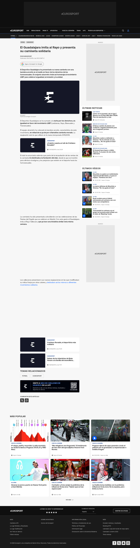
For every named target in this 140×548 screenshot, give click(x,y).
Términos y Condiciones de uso (81, 523)
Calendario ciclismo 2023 (110, 531)
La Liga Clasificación (16, 529)
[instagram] (128, 543)
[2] (49, 512)
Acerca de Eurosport (47, 523)
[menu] (123, 30)
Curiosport (30, 42)
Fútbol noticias (14, 534)
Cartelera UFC (14, 523)
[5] (56, 512)
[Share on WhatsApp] (27, 400)
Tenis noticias (107, 534)
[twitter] (119, 543)
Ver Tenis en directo (16, 531)
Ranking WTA (107, 526)
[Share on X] (22, 400)
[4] (54, 512)
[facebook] (114, 543)
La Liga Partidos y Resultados (19, 526)
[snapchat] (123, 543)
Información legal (77, 529)
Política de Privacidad (78, 526)
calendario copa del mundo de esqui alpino (116, 529)
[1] (47, 512)
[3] (51, 512)
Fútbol (23, 42)
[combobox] (88, 512)
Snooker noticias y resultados (112, 523)
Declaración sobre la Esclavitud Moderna (84, 531)
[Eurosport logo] (16, 30)
